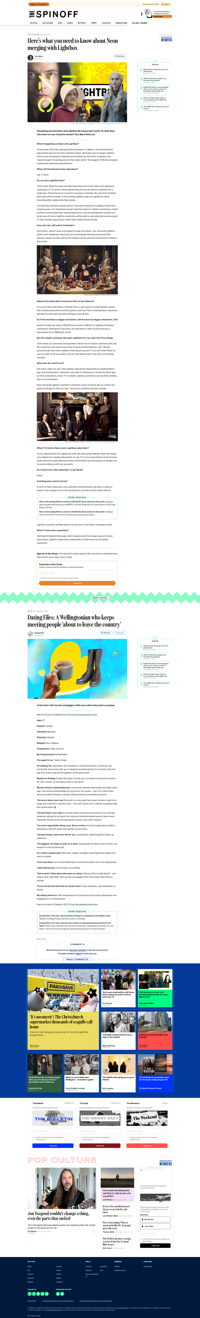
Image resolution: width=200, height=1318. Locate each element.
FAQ (59, 535)
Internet (30, 1274)
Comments (120, 633)
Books (70, 23)
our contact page (122, 1308)
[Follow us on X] (34, 1295)
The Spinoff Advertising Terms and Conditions (95, 1301)
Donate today (158, 16)
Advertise (103, 1266)
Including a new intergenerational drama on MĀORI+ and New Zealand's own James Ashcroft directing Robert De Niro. (77, 504)
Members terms (120, 1270)
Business (59, 1282)
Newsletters (121, 23)
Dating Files (39, 633)
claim (77, 159)
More (94, 23)
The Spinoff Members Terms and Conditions (58, 1301)
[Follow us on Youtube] (38, 1295)
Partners (31, 1278)
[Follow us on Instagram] (42, 1295)
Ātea (60, 23)
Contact (88, 1266)
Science (30, 1282)
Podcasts (106, 23)
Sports (58, 1274)
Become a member (139, 23)
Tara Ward (38, 56)
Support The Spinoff (38, 4)
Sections (81, 23)
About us (89, 1270)
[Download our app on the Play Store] (62, 1295)
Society (31, 611)
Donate (117, 1266)
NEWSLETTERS (155, 1168)
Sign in (166, 4)
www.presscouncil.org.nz (54, 1310)
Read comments (77, 959)
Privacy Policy (32, 1301)
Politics (33, 23)
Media (58, 1278)
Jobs (101, 1270)
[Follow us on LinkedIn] (47, 1295)
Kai (29, 1270)
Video (30, 1266)
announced (64, 149)
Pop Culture (47, 23)
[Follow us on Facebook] (30, 1295)
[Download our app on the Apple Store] (58, 1295)
